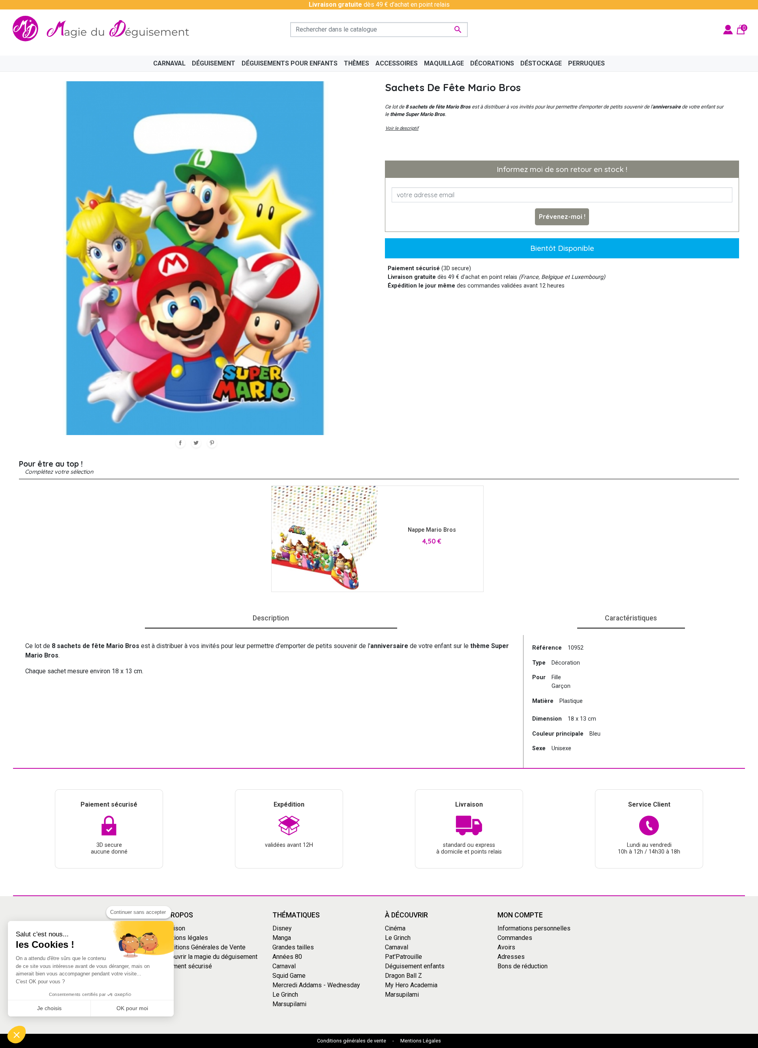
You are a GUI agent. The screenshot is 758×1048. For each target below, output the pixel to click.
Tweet (196, 443)
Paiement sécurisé (186, 966)
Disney (282, 928)
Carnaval (284, 966)
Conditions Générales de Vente (203, 947)
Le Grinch (285, 994)
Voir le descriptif (401, 128)
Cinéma (395, 928)
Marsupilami (289, 1003)
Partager (180, 443)
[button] (16, 1034)
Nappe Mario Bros (432, 530)
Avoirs (506, 947)
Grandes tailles (293, 947)
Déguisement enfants (415, 966)
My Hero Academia (411, 984)
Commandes (514, 937)
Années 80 (287, 956)
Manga (281, 937)
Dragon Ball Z (403, 975)
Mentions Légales (420, 1041)
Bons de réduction (522, 966)
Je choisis (49, 1008)
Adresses (511, 956)
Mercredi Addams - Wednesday (316, 984)
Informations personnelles (533, 928)
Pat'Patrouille (403, 956)
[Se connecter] (728, 29)
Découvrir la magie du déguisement (208, 956)
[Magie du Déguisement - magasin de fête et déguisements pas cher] (104, 29)
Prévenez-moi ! (562, 216)
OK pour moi (132, 1008)
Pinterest (212, 443)
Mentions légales (184, 937)
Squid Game (289, 975)
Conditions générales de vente (351, 1041)
